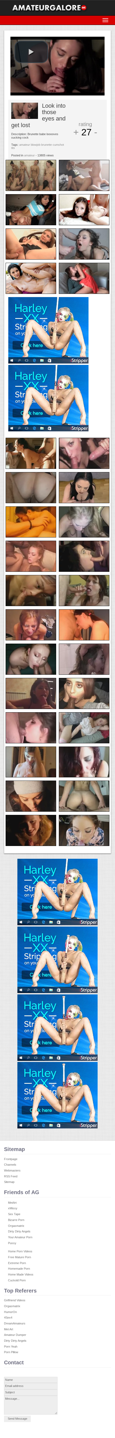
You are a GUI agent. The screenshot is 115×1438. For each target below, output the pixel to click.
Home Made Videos (20, 1274)
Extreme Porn (17, 1263)
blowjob (35, 144)
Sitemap (9, 1181)
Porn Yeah (10, 1346)
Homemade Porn (19, 1268)
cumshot (58, 144)
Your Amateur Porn (20, 1237)
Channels (10, 1164)
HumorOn (10, 1312)
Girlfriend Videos (14, 1300)
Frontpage (10, 1159)
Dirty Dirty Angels (19, 1231)
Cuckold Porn (17, 1280)
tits (13, 147)
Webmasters (12, 1170)
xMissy (12, 1208)
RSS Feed (10, 1176)
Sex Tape (14, 1214)
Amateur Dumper (15, 1334)
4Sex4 (8, 1317)
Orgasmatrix (16, 1225)
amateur (24, 144)
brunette (46, 144)
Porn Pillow (11, 1352)
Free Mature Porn (19, 1257)
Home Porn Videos (20, 1251)
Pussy (12, 1243)
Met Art (8, 1329)
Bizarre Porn (16, 1220)
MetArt (12, 1202)
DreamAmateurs (14, 1323)
